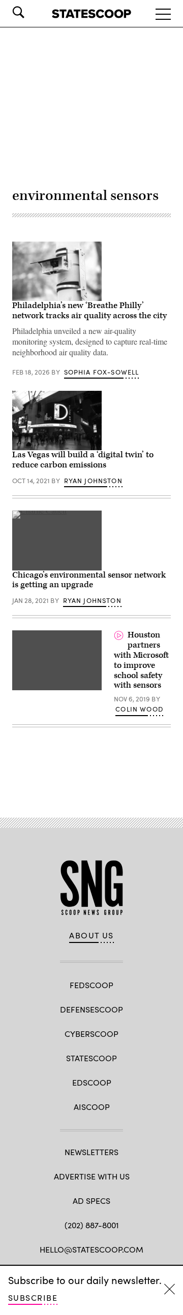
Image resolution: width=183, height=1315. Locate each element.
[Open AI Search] (32, 12)
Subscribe (32, 1297)
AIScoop (92, 1106)
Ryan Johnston (93, 480)
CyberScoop (91, 1033)
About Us (91, 935)
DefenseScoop (91, 1009)
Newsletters (91, 1152)
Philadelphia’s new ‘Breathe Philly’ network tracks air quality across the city (89, 310)
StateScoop (91, 1058)
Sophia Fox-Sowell (101, 372)
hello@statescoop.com (91, 1249)
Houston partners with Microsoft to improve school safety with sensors (141, 660)
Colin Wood (139, 709)
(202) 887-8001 (92, 1225)
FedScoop (91, 985)
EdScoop (91, 1082)
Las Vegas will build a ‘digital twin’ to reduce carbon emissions (83, 459)
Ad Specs (91, 1200)
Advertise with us (92, 1176)
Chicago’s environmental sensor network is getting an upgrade (89, 580)
